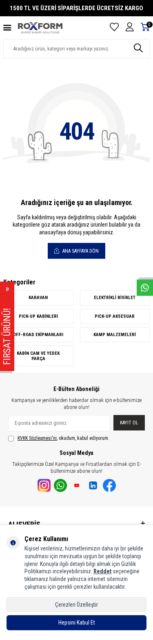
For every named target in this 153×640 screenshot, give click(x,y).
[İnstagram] (44, 485)
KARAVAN (38, 297)
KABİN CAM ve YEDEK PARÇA (38, 356)
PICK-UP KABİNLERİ (38, 316)
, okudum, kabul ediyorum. (63, 438)
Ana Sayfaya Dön (80, 251)
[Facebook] (109, 485)
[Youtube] (76, 485)
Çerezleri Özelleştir (76, 604)
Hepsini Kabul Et (76, 622)
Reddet (102, 571)
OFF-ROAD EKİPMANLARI (38, 334)
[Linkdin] (93, 485)
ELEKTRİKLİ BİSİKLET (114, 297)
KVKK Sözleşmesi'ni (37, 438)
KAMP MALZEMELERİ (114, 334)
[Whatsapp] (60, 485)
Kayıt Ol (129, 423)
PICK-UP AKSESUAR (115, 316)
